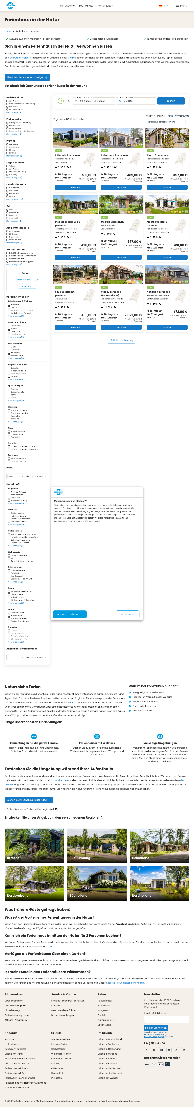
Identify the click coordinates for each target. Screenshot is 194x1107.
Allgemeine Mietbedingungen (39, 1101)
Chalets (102, 1015)
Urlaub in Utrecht (107, 1053)
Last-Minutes (12, 1044)
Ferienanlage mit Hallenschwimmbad (25, 1082)
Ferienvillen (104, 1005)
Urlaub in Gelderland (109, 1049)
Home (8, 31)
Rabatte (9, 1039)
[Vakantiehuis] (61, 101)
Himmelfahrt (58, 1073)
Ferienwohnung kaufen (17, 1015)
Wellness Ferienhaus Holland (20, 1058)
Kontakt (55, 1005)
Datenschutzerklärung (155, 1034)
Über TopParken (14, 1000)
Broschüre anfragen (62, 1015)
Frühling (55, 1063)
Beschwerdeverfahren (63, 1010)
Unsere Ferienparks (16, 1005)
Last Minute (86, 5)
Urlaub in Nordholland (110, 1039)
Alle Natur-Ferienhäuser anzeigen (25, 77)
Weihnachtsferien (61, 1053)
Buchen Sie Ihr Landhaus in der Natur (27, 800)
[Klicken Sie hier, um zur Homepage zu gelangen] (10, 5)
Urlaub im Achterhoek (110, 1073)
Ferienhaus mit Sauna (17, 1068)
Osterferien (57, 1068)
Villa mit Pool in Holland (17, 1063)
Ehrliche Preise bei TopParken (68, 1000)
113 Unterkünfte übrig (121, 340)
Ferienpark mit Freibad (17, 1087)
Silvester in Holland (61, 1058)
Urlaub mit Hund (14, 1053)
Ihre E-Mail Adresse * (156, 1013)
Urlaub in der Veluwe (109, 1068)
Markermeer (62, 780)
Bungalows (104, 1010)
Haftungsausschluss (95, 1101)
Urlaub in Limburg (107, 1058)
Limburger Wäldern (20, 57)
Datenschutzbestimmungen (69, 1101)
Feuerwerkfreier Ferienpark (20, 1078)
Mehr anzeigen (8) (16, 337)
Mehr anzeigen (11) (14, 134)
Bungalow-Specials (15, 1049)
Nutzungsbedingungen (154, 1036)
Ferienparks (67, 5)
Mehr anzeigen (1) (13, 112)
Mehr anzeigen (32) (14, 199)
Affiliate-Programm (16, 1020)
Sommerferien (23, 279)
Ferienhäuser (105, 1000)
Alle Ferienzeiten (60, 1039)
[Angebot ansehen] (68, 101)
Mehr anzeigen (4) (14, 264)
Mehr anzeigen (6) (16, 603)
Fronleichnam (27, 286)
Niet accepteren (127, 614)
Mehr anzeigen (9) (14, 177)
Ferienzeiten (105, 5)
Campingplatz (106, 1020)
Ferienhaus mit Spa (15, 1073)
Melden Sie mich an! (156, 1027)
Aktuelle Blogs (12, 1010)
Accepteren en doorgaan (68, 614)
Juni (37, 279)
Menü (183, 5)
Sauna (49, 946)
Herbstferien (58, 1049)
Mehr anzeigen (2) (14, 156)
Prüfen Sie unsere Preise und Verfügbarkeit (30, 809)
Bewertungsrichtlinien (117, 1101)
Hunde (72, 702)
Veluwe (72, 57)
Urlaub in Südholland (109, 1044)
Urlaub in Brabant (107, 1063)
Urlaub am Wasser (108, 1078)
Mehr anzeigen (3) (14, 243)
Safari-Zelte (104, 1024)
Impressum (134, 1101)
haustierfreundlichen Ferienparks (125, 982)
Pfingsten (56, 1078)
